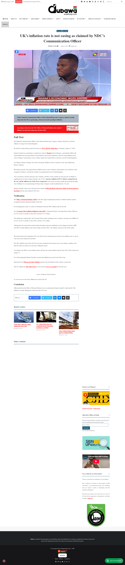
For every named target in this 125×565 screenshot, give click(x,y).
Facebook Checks (110, 19)
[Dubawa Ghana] (62, 9)
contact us (90, 498)
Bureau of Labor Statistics (32, 262)
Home (6, 19)
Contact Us (67, 559)
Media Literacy (47, 19)
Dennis (49, 153)
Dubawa (61, 559)
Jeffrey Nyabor (53, 46)
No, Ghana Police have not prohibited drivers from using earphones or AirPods (44, 326)
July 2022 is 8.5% (31, 267)
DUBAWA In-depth (68, 19)
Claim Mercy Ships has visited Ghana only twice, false (22, 325)
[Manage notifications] (4, 561)
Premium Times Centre (87, 408)
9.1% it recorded (51, 267)
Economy (59, 31)
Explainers (35, 19)
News (58, 19)
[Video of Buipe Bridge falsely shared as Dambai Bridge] (69, 320)
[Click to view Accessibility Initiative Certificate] (62, 552)
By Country (81, 19)
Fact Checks (23, 19)
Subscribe (86, 428)
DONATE (5, 24)
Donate (62, 555)
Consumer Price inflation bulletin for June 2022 (31, 211)
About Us (14, 19)
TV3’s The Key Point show (50, 148)
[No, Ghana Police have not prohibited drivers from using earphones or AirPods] (46, 317)
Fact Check (65, 31)
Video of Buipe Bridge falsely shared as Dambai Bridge (67, 332)
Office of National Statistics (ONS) (26, 199)
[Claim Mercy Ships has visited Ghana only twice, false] (24, 317)
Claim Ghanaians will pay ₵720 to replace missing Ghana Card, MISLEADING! (42, 1)
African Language (94, 19)
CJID (73, 548)
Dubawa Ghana (96, 408)
